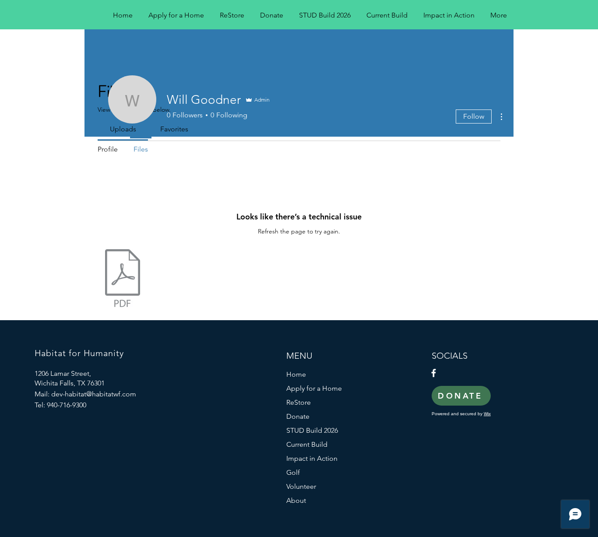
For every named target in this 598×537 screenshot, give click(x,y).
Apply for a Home (314, 388)
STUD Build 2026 (312, 430)
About (296, 500)
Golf (293, 472)
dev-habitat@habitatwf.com (93, 394)
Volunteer (301, 486)
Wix (487, 413)
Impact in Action (312, 458)
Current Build (306, 444)
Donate (298, 416)
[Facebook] (433, 372)
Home (296, 374)
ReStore (298, 402)
